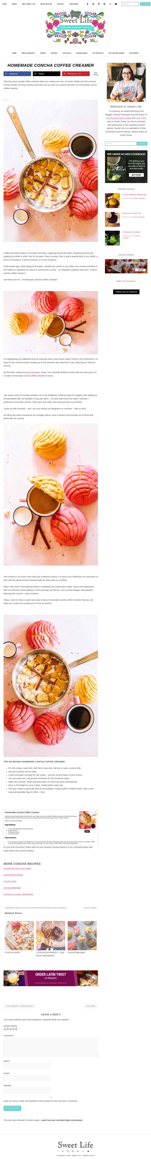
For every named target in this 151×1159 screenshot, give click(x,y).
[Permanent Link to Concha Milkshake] (82, 922)
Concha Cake (10, 881)
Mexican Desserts (59, 908)
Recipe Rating (10, 1026)
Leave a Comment (90, 908)
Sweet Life (75, 27)
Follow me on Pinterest (126, 292)
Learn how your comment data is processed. (62, 1120)
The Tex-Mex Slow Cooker (118, 118)
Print (87, 831)
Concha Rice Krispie (13, 875)
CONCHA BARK (12, 952)
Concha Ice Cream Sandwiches (18, 894)
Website (7, 1085)
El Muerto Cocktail (131, 232)
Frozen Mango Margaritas (135, 195)
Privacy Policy (88, 1155)
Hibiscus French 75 (132, 213)
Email (7, 1073)
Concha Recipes (33, 908)
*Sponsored (9, 908)
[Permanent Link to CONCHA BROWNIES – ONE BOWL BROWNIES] (50, 922)
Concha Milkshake (12, 888)
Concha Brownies (31, 372)
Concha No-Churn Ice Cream (17, 868)
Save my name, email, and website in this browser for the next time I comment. (41, 1101)
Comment (9, 1035)
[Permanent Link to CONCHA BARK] (19, 922)
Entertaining (46, 908)
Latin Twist (141, 118)
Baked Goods (20, 908)
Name (7, 1061)
